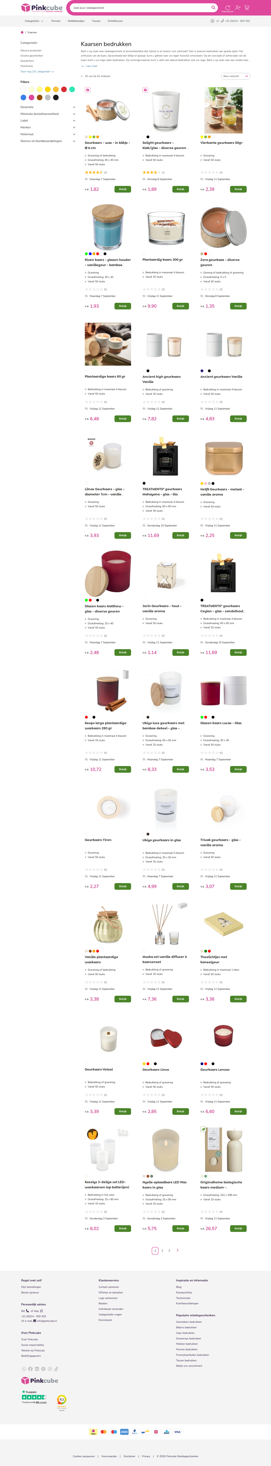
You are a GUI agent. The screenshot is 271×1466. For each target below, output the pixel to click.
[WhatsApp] (213, 21)
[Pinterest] (43, 1369)
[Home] (22, 32)
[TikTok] (56, 1369)
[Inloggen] (238, 8)
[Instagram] (50, 1369)
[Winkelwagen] (247, 8)
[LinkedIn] (37, 1369)
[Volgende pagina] (177, 1251)
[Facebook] (30, 1369)
